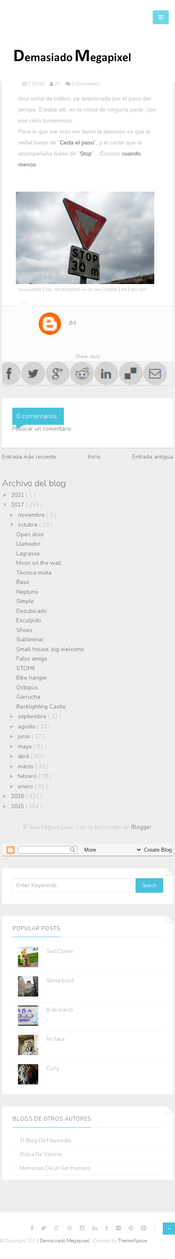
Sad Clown (59, 951)
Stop (86, 153)
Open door (30, 534)
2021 (18, 495)
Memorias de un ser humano (55, 1168)
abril (24, 756)
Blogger (141, 827)
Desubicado (31, 611)
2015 (18, 806)
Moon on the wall (38, 563)
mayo (25, 746)
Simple (25, 601)
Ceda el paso (77, 142)
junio (25, 736)
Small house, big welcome (50, 649)
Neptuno (27, 592)
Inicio (94, 457)
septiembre (33, 716)
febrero (28, 776)
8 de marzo (59, 1010)
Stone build (60, 980)
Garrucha (28, 697)
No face (55, 1039)
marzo (26, 766)
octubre (28, 525)
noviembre (32, 515)
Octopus (27, 687)
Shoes (24, 630)
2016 (18, 796)
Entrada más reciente (29, 457)
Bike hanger (31, 678)
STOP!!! (25, 668)
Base (22, 582)
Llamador (28, 544)
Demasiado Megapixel (65, 1240)
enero (26, 786)
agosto (27, 726)
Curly (52, 1068)
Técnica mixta (33, 573)
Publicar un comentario (41, 429)
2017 (18, 505)
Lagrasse (28, 553)
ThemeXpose (132, 1240)
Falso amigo (31, 658)
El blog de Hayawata (45, 1140)
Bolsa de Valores (41, 1154)
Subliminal (29, 639)
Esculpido (28, 620)
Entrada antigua (152, 457)
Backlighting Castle (41, 706)
